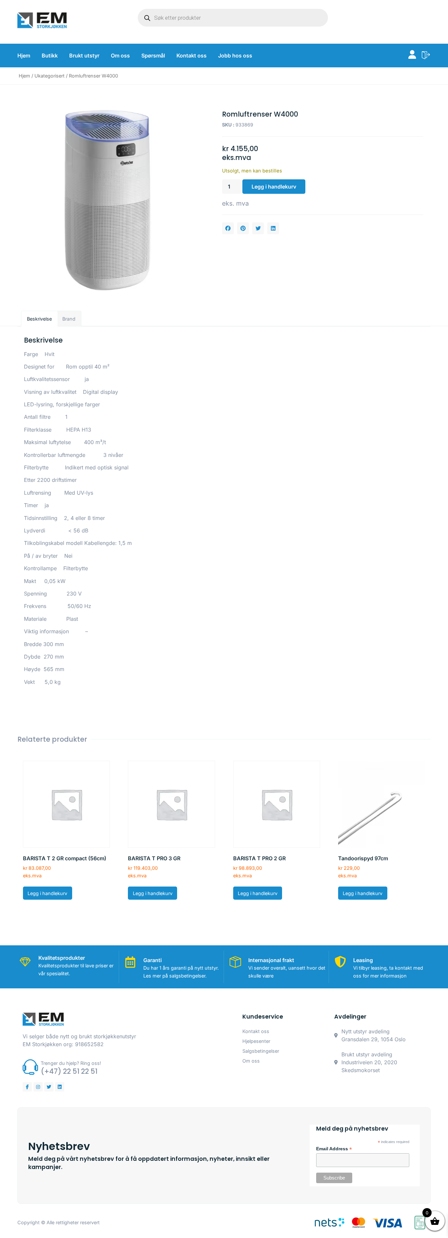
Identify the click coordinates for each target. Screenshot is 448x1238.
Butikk (50, 55)
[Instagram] (38, 1087)
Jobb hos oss (235, 55)
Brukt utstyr (84, 55)
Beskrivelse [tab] (39, 319)
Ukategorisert (49, 76)
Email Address (334, 1149)
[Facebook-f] (27, 1087)
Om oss (120, 55)
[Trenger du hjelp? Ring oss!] (30, 1067)
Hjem (23, 55)
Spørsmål (153, 55)
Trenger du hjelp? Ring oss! (71, 1063)
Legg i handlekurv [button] (47, 893)
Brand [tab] (68, 319)
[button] (228, 228)
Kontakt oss (191, 55)
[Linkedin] (59, 1087)
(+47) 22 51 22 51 (69, 1071)
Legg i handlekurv (274, 186)
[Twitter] (48, 1087)
